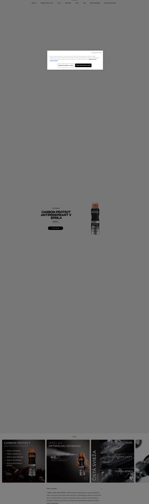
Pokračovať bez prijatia (97, 52)
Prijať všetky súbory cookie (83, 65)
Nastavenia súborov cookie (66, 65)
